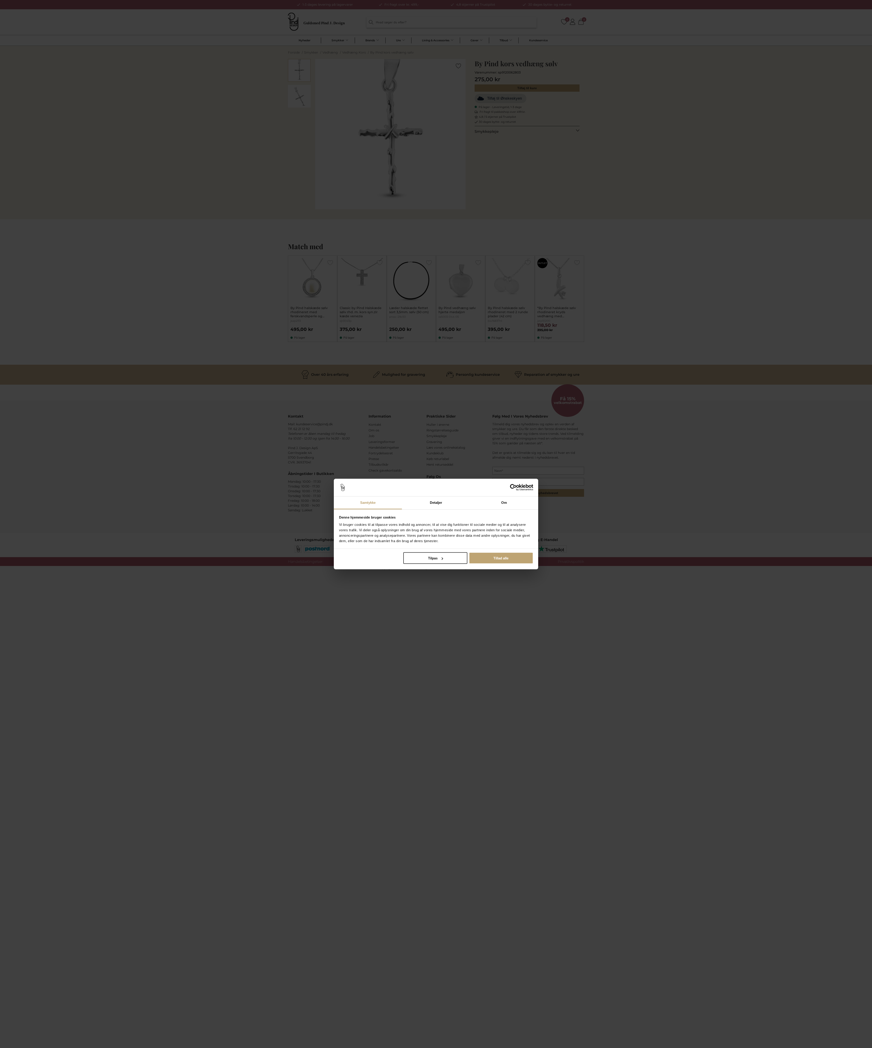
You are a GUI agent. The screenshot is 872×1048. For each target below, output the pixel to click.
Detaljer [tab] (436, 502)
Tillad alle (500, 558)
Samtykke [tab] (368, 502)
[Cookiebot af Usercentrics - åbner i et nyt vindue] (513, 487)
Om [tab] (504, 502)
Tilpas (433, 558)
